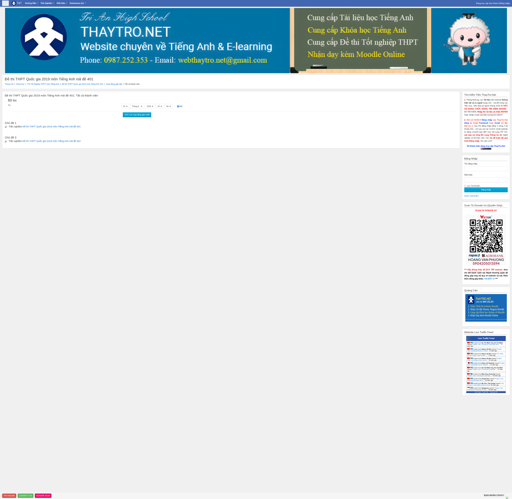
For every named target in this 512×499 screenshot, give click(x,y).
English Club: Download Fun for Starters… (486, 363)
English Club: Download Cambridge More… (487, 344)
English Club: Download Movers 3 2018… (484, 349)
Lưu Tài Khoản (473, 186)
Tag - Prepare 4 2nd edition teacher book (486, 384)
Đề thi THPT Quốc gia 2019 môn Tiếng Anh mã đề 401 (52, 126)
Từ (9, 105)
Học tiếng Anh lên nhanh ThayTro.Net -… (485, 354)
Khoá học (20, 84)
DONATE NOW (43, 495)
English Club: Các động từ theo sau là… (484, 359)
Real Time (485, 392)
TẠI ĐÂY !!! (489, 279)
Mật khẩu (468, 175)
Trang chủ (9, 84)
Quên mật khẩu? (471, 196)
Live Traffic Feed (486, 338)
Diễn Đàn (61, 3)
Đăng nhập (504, 3)
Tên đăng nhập (470, 164)
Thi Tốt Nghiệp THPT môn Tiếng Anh (43, 84)
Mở (181, 106)
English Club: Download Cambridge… (485, 369)
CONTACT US (25, 495)
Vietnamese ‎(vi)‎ (76, 3)
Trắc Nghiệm (47, 3)
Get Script (478, 392)
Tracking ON (493, 392)
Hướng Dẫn (31, 3)
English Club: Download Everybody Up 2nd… (485, 388)
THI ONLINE (9, 495)
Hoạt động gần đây (114, 84)
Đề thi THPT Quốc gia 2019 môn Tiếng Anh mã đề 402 (52, 141)
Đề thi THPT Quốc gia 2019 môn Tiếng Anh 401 (82, 84)
